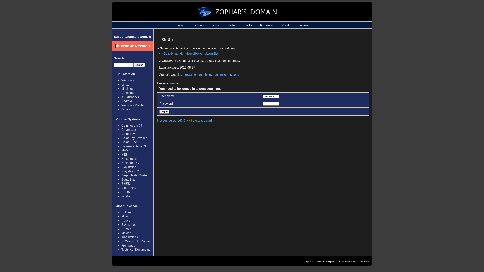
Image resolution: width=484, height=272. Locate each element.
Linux (125, 84)
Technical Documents (135, 249)
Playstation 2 (130, 171)
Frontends (128, 245)
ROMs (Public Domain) (136, 241)
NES (124, 154)
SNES (125, 183)
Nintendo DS (130, 163)
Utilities (232, 24)
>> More (126, 196)
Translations (129, 237)
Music (215, 24)
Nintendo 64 (129, 158)
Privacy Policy (363, 261)
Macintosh (128, 88)
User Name (167, 96)
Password (166, 103)
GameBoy (128, 133)
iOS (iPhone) (130, 97)
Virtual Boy (128, 187)
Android (126, 101)
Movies (126, 233)
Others (125, 109)
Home (180, 24)
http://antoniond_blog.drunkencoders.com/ (211, 74)
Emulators (198, 24)
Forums (303, 24)
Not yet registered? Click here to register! (184, 120)
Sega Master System (135, 175)
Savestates (266, 24)
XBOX (125, 192)
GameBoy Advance (134, 138)
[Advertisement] (335, 61)
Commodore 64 (131, 125)
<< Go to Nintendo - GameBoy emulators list (188, 53)
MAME (125, 150)
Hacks (248, 24)
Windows (127, 80)
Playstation (128, 167)
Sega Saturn (129, 179)
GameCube (129, 142)
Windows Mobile (132, 105)
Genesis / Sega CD (134, 146)
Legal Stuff (350, 261)
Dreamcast (128, 129)
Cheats (286, 24)
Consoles (127, 92)
